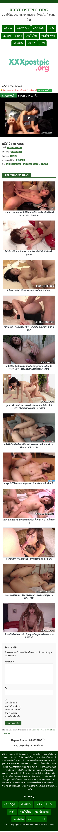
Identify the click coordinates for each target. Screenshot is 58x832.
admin (13, 156)
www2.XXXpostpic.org (19, 754)
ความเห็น (9, 662)
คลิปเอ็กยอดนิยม (14, 164)
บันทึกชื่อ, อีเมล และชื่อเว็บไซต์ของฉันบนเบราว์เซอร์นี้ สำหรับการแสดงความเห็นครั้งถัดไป (13, 710)
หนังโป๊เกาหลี (48, 35)
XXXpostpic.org (29, 9)
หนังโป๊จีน (18, 43)
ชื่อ (6, 688)
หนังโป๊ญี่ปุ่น (23, 28)
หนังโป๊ (44, 164)
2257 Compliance (36, 824)
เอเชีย (51, 28)
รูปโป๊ (42, 43)
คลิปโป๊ (31, 43)
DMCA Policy (49, 824)
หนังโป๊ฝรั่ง (38, 28)
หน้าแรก (8, 28)
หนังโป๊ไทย (31, 35)
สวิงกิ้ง (18, 35)
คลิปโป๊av (27, 164)
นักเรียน (7, 35)
